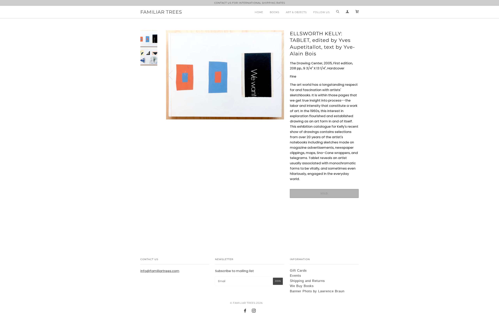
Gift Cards (298, 270)
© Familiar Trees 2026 (246, 302)
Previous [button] (172, 75)
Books (274, 12)
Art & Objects (296, 12)
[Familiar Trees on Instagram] (254, 311)
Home (259, 12)
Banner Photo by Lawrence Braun (317, 291)
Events (295, 275)
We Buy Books (302, 286)
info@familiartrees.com (159, 271)
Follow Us (321, 12)
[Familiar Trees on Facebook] (245, 311)
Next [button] (277, 75)
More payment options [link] (324, 214)
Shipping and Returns (307, 281)
